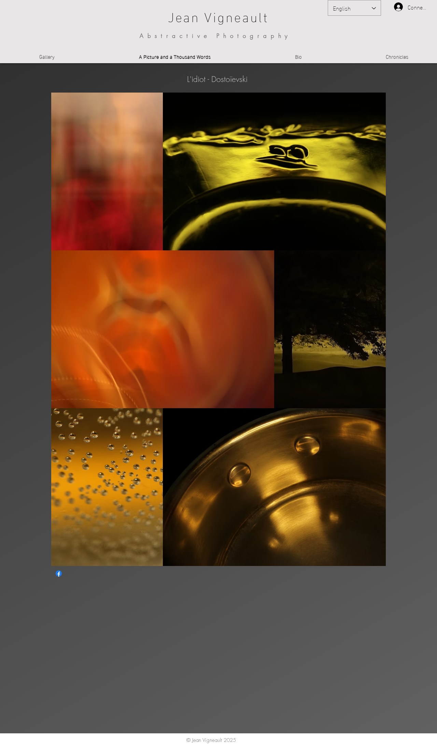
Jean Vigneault (218, 16)
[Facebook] (59, 573)
